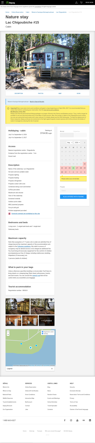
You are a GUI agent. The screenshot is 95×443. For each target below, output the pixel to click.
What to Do (6, 387)
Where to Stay (7, 391)
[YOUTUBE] (77, 420)
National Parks (7, 394)
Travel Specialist (52, 405)
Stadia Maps (32, 365)
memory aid (36, 275)
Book (78, 93)
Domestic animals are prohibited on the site (26, 213)
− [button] (8, 334)
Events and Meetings (54, 398)
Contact (27, 405)
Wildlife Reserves (8, 398)
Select (64, 191)
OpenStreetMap (46, 365)
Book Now (89, 2)
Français (39, 431)
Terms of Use (74, 402)
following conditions (24, 246)
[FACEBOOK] (65, 420)
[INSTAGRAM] (71, 420)
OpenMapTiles (39, 365)
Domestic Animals (75, 391)
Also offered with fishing (73, 197)
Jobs (26, 409)
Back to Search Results (37, 101)
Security (72, 387)
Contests (50, 409)
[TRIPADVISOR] (83, 420)
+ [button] (8, 331)
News (49, 391)
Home (7, 12)
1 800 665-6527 (9, 420)
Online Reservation (17, 12)
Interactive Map (29, 398)
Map (60, 93)
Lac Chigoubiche (61, 12)
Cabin (27, 12)
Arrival (62, 131)
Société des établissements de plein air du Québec (10, 2)
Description (19, 93)
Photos (40, 93)
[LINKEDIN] (90, 420)
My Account (28, 402)
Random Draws (52, 394)
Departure (76, 131)
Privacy (72, 398)
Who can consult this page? (53, 431)
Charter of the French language (79, 409)
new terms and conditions (51, 110)
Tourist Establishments (9, 402)
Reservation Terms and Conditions (80, 394)
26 (73, 168)
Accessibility (73, 405)
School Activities (52, 402)
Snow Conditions (30, 394)
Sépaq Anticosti (7, 405)
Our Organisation (8, 409)
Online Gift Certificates (31, 391)
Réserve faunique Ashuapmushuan (43, 12)
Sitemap (31, 431)
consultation (38, 6)
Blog (49, 387)
